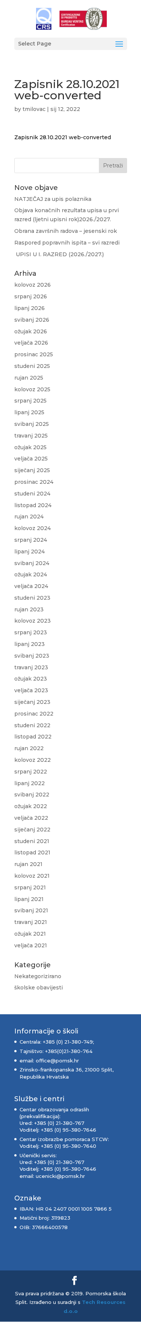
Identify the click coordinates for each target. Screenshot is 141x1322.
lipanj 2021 (29, 899)
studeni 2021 (31, 841)
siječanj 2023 (32, 702)
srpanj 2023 (30, 632)
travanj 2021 (30, 922)
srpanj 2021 (30, 887)
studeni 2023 (32, 597)
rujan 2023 (29, 609)
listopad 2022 (33, 736)
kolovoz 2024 (32, 528)
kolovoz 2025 (32, 389)
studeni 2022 (32, 725)
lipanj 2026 (29, 308)
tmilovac (34, 109)
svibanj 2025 (31, 424)
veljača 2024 (31, 586)
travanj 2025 (31, 435)
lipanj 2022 (29, 783)
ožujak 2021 (30, 933)
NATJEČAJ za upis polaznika (52, 199)
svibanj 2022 (31, 794)
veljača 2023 (31, 690)
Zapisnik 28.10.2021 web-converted (62, 137)
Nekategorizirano (37, 976)
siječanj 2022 (32, 829)
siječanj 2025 (32, 470)
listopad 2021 (32, 852)
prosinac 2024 (33, 482)
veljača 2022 (31, 817)
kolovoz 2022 (32, 760)
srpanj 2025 (30, 400)
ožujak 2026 (30, 331)
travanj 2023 (31, 667)
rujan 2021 (28, 864)
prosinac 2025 (33, 354)
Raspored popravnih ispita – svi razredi (67, 242)
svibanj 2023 (31, 655)
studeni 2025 (32, 366)
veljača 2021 (30, 945)
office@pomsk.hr (56, 1061)
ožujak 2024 (30, 574)
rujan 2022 (29, 748)
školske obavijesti (38, 987)
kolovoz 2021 (32, 875)
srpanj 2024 (30, 539)
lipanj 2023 (29, 644)
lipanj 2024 (29, 551)
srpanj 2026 (30, 296)
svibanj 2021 (31, 910)
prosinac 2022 (33, 713)
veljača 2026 (31, 342)
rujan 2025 (28, 377)
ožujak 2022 (30, 806)
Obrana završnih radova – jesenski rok (65, 231)
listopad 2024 (33, 505)
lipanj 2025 (29, 412)
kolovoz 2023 (32, 620)
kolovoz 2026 (32, 284)
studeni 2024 (32, 493)
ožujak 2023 (30, 678)
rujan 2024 (29, 516)
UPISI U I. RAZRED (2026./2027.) (59, 254)
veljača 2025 (31, 458)
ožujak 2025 (30, 447)
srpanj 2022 (30, 771)
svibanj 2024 (31, 563)
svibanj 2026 (31, 319)
